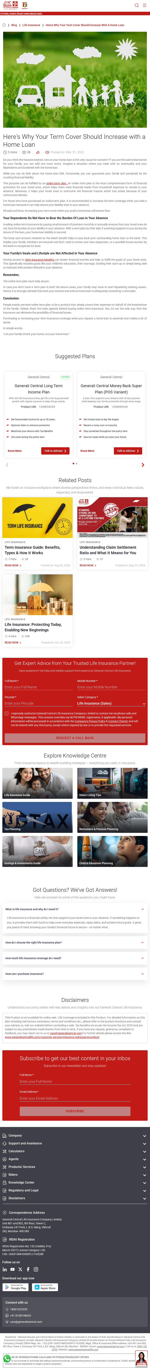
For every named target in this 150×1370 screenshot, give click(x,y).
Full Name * (12, 680)
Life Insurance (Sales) (94, 703)
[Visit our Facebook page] (28, 1269)
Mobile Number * (87, 680)
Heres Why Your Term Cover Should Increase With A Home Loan (85, 25)
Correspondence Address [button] (27, 1213)
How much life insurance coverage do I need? (33, 958)
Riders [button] (13, 1175)
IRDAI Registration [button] (22, 1239)
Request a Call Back (75, 738)
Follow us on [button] (11, 1262)
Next (143, 465)
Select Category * (87, 697)
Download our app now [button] (18, 1278)
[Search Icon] (136, 5)
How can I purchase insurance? (24, 973)
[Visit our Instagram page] (36, 1269)
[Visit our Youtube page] (12, 1269)
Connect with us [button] (16, 1302)
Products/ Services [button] (22, 1167)
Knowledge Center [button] (21, 1182)
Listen (46, 152)
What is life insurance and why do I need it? (32, 909)
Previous (7, 465)
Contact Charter (118, 721)
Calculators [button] (16, 1151)
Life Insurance (33, 25)
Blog (16, 25)
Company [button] (15, 1135)
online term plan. (57, 183)
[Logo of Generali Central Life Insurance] (10, 5)
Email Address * (29, 1091)
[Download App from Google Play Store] (15, 1287)
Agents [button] (14, 1159)
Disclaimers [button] (17, 1198)
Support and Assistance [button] (25, 1143)
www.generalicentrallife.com (83, 1349)
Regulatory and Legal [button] (23, 1190)
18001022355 (18, 1309)
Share (37, 152)
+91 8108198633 (20, 1315)
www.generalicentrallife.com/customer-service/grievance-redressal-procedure (52, 1037)
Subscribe (75, 1111)
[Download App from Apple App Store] (45, 1287)
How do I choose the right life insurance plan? (33, 942)
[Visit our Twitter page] (20, 1269)
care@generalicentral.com (66, 1033)
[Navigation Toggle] (144, 5)
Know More (15, 450)
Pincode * (10, 697)
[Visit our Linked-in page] (4, 1269)
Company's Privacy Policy (90, 721)
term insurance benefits (40, 259)
